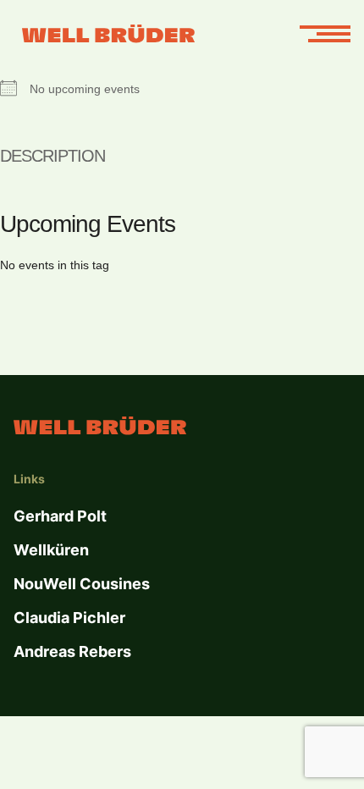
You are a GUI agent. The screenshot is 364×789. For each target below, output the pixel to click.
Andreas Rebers (72, 651)
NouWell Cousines (82, 584)
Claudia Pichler (69, 617)
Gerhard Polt (60, 516)
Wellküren (51, 550)
